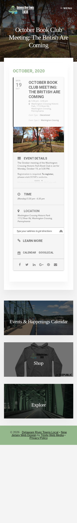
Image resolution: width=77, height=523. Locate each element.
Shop (38, 363)
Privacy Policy (39, 438)
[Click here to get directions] (61, 231)
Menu (68, 8)
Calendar (29, 252)
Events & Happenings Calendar (38, 321)
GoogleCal (46, 252)
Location (32, 211)
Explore (38, 405)
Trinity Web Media (52, 435)
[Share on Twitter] (27, 265)
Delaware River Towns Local (40, 432)
